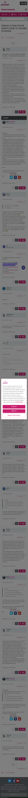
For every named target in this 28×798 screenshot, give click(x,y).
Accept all (14, 406)
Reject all (14, 411)
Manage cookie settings (14, 415)
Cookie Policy (19, 402)
